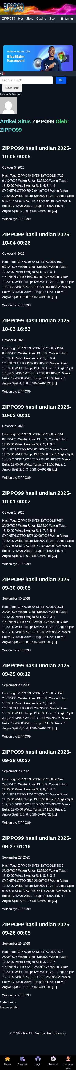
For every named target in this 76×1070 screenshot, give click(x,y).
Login (38, 1064)
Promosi (53, 1064)
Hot (20, 18)
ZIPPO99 (8, 18)
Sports (53, 18)
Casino (41, 18)
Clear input (12, 87)
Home (4, 94)
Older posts (8, 1002)
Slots (29, 18)
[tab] (8, 18)
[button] (65, 58)
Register (23, 1064)
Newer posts (9, 1007)
